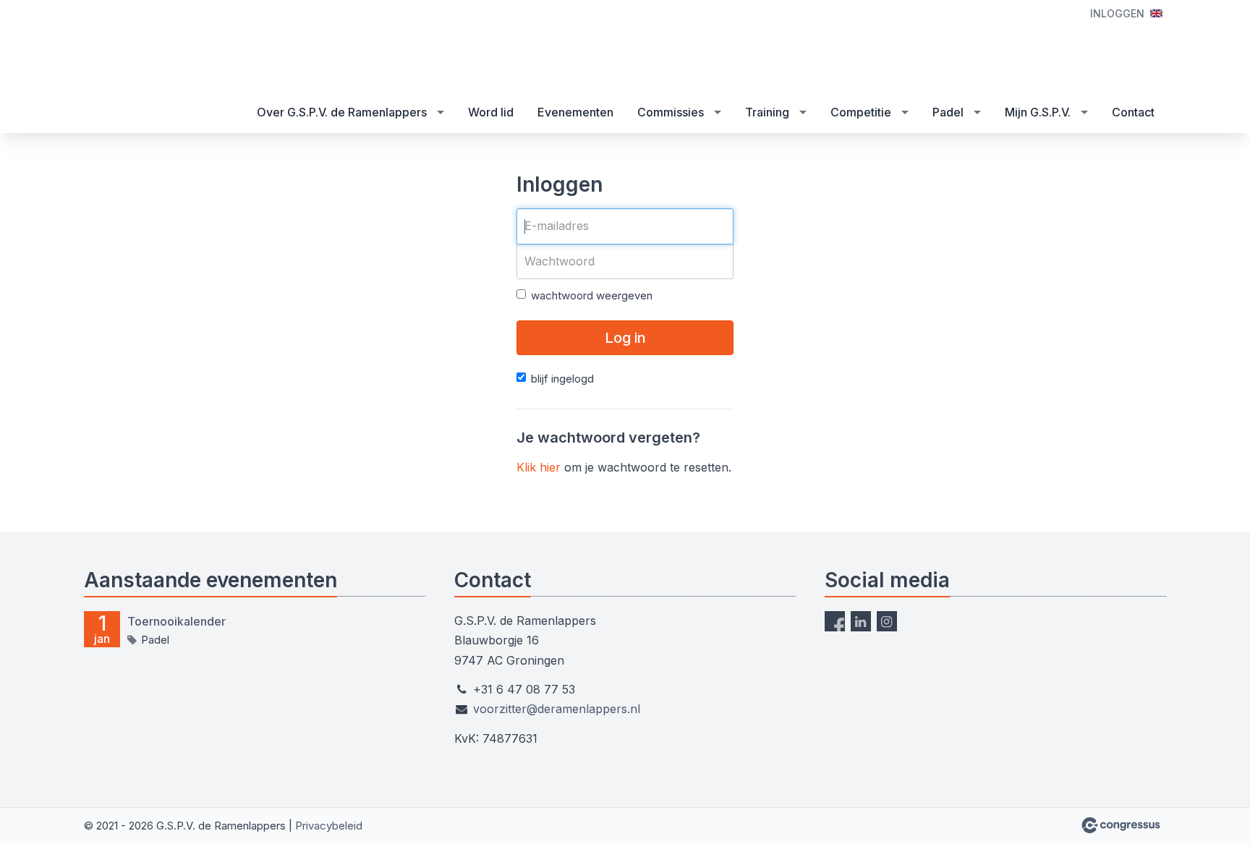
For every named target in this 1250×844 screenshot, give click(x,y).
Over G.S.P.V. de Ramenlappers (342, 112)
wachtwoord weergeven (591, 295)
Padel (948, 112)
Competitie (860, 112)
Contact (1133, 112)
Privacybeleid (328, 825)
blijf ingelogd (562, 378)
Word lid (491, 112)
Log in (625, 337)
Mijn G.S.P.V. (1038, 112)
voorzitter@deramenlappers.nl (556, 709)
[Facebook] (835, 621)
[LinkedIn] (861, 621)
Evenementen (575, 112)
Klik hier (538, 467)
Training (767, 112)
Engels (1156, 13)
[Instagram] (887, 621)
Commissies (670, 112)
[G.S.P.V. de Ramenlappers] (174, 47)
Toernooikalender (176, 621)
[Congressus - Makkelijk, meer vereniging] (1121, 825)
